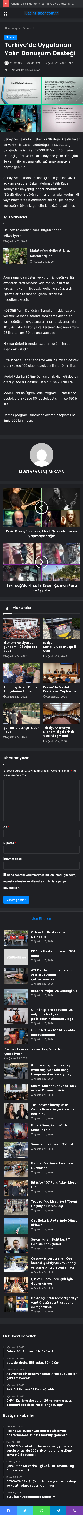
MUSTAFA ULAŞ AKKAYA (25, 63)
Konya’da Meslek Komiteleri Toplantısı (59, 689)
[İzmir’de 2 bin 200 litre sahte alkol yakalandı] (16, 1036)
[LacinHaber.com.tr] (41, 13)
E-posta (9, 843)
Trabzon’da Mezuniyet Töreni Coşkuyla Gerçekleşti (54, 1203)
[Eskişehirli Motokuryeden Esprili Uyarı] (61, 628)
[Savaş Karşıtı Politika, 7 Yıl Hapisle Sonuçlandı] (16, 1245)
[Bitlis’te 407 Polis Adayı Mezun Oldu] (16, 1188)
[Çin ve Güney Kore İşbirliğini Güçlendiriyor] (16, 1285)
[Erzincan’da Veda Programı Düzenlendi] (16, 1169)
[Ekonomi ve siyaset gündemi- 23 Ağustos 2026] (21, 628)
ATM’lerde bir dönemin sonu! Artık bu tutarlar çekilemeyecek (53, 974)
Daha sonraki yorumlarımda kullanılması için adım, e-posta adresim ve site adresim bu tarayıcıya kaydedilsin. (39, 881)
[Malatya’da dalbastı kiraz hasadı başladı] (15, 256)
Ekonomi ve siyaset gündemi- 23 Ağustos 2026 (20, 647)
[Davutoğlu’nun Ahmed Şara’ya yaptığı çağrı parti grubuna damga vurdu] (16, 1304)
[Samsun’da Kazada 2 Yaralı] (16, 1150)
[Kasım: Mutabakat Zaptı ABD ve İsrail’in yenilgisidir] (16, 1092)
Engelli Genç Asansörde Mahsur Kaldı (49, 1127)
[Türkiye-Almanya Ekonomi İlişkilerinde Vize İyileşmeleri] (61, 713)
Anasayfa (13, 28)
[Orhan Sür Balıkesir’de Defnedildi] (16, 938)
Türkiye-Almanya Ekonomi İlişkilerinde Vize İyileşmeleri (59, 732)
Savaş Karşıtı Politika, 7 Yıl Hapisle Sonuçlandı (51, 1241)
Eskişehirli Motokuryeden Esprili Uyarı (59, 647)
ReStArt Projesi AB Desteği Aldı (55, 991)
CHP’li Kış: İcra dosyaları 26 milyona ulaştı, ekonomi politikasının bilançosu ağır (52, 1014)
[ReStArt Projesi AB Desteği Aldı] (16, 997)
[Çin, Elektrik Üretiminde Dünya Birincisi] (16, 1226)
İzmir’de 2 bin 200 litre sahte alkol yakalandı (53, 1032)
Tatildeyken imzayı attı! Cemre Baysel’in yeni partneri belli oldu (54, 1109)
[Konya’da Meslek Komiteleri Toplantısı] (61, 673)
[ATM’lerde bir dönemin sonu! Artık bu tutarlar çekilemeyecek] (16, 976)
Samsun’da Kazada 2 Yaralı (52, 1144)
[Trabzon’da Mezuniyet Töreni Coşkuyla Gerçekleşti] (16, 1207)
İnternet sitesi (12, 859)
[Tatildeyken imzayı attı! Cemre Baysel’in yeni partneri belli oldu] (16, 1111)
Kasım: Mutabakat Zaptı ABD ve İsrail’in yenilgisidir (53, 1088)
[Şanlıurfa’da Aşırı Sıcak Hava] (21, 713)
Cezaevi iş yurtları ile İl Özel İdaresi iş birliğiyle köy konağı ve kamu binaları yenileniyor (53, 1263)
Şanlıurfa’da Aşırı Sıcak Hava (21, 730)
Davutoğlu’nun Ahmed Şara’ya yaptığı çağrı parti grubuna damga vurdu (55, 1302)
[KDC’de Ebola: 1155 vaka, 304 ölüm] (16, 957)
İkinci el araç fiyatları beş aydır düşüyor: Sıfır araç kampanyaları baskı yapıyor (53, 1069)
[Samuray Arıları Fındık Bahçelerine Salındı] (21, 673)
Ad (6, 827)
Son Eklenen (41, 919)
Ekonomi (28, 28)
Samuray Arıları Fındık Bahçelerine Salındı (20, 689)
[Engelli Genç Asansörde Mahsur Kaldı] (16, 1131)
